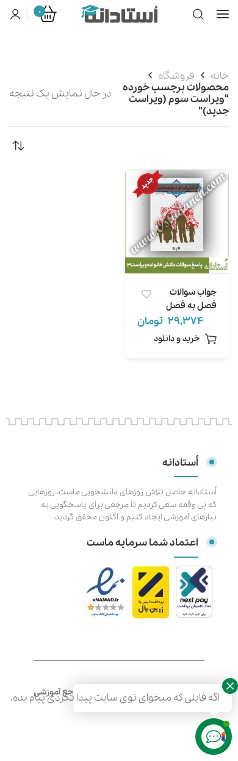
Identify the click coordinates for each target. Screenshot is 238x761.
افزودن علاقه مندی (146, 294)
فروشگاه (176, 76)
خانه (220, 76)
